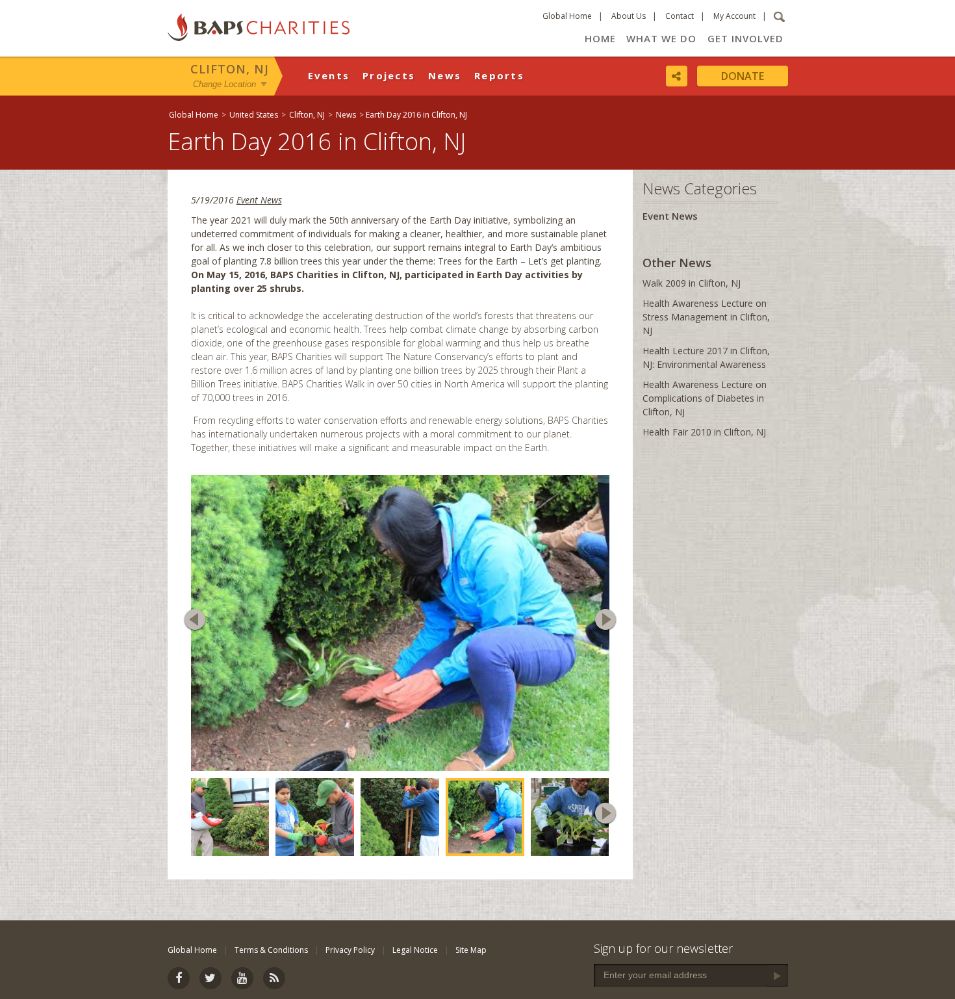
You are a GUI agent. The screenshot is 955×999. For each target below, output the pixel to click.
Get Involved (745, 38)
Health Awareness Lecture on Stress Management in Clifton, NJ (706, 317)
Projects (389, 75)
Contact (679, 15)
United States (253, 114)
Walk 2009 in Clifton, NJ (692, 283)
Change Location (224, 83)
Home (600, 38)
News (444, 75)
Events (329, 75)
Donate (742, 76)
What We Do (661, 38)
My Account (734, 15)
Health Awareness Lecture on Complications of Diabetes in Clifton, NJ (705, 398)
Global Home (567, 15)
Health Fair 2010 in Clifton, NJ (704, 432)
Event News (259, 200)
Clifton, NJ (229, 69)
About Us (628, 15)
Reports (499, 75)
